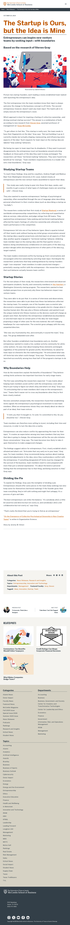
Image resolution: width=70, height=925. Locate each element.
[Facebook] (54, 575)
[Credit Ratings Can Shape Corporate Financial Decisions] (51, 636)
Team (36, 589)
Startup (30, 589)
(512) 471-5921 (12, 906)
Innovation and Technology (37, 583)
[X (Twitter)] (56, 575)
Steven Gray (35, 123)
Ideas (16, 589)
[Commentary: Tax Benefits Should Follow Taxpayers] (18, 636)
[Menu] (66, 4)
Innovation (23, 589)
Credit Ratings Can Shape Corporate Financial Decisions (48, 650)
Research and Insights (37, 580)
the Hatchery (58, 284)
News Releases (22, 580)
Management (23, 586)
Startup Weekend (49, 210)
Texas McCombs (24, 126)
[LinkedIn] (62, 575)
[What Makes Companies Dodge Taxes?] (18, 664)
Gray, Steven (49, 586)
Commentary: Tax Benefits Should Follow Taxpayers (14, 650)
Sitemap (55, 921)
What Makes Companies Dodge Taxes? (13, 678)
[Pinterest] (59, 575)
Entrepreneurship (19, 583)
